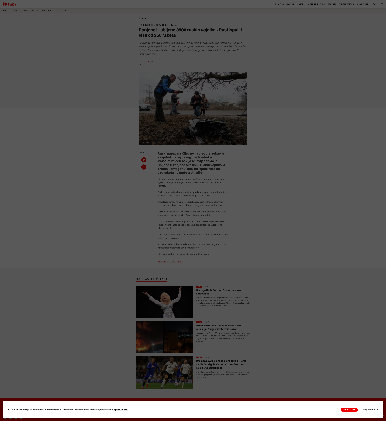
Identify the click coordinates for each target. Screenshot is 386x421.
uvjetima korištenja (120, 410)
